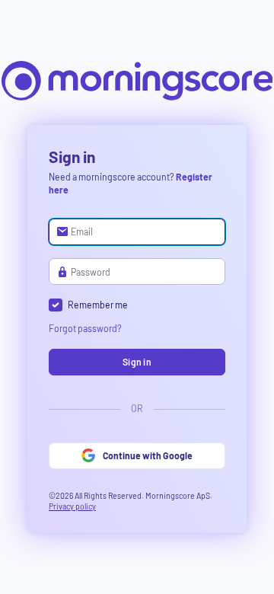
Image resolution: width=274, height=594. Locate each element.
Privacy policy (72, 506)
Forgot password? (85, 328)
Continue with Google (148, 455)
